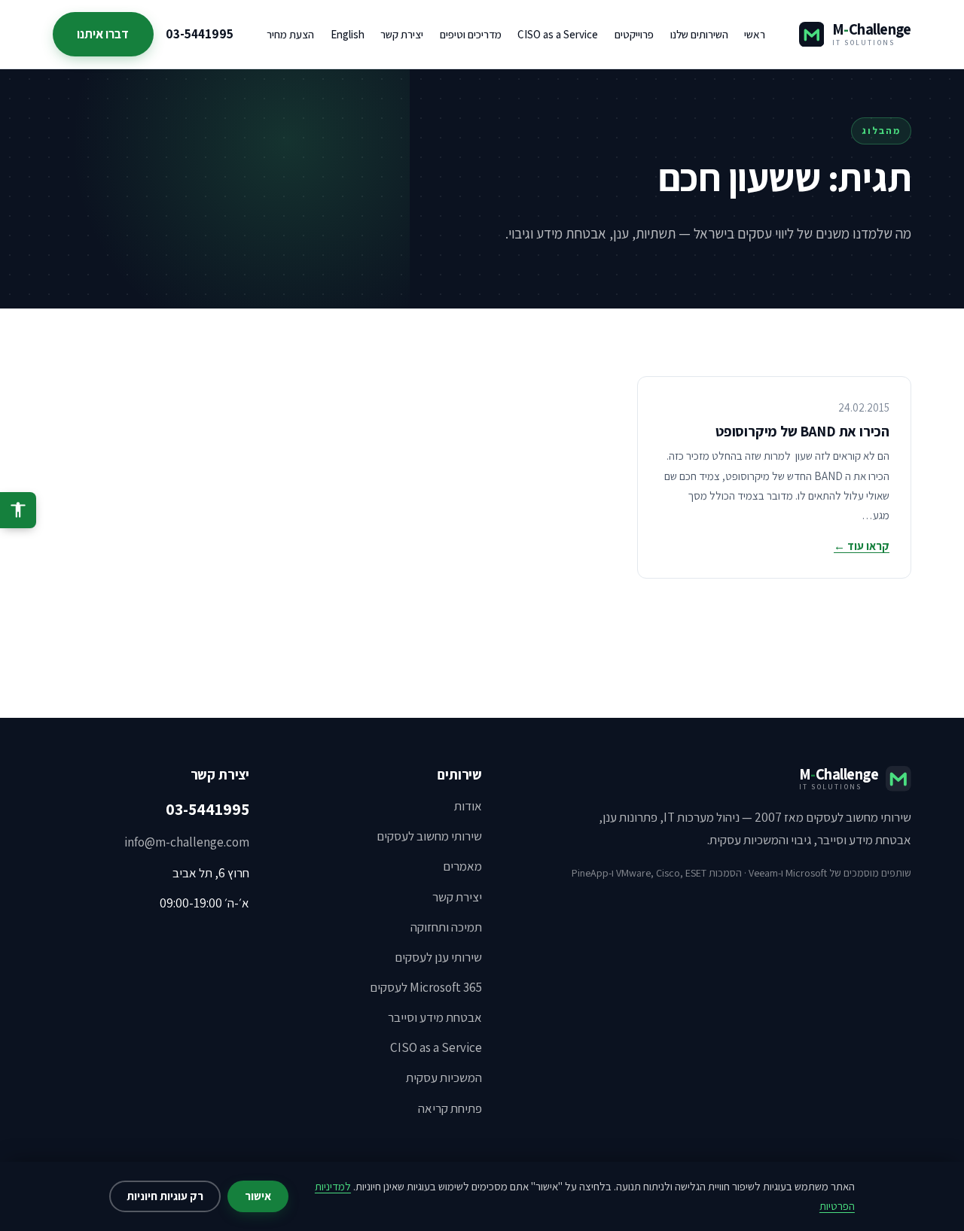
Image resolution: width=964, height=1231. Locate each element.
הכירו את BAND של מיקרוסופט (802, 431)
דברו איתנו (103, 34)
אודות (468, 806)
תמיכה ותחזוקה (446, 927)
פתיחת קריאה (450, 1108)
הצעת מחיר (290, 34)
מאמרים (462, 866)
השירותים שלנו (699, 34)
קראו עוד (861, 546)
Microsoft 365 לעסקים (426, 987)
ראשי (754, 34)
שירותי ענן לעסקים (438, 957)
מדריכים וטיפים (471, 34)
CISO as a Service (557, 34)
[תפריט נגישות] (18, 510)
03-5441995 (199, 34)
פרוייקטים (634, 34)
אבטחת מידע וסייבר (435, 1017)
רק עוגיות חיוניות (165, 1196)
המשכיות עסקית (444, 1077)
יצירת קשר (401, 34)
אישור (258, 1196)
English (348, 34)
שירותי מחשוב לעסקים (429, 836)
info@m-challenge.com (186, 842)
